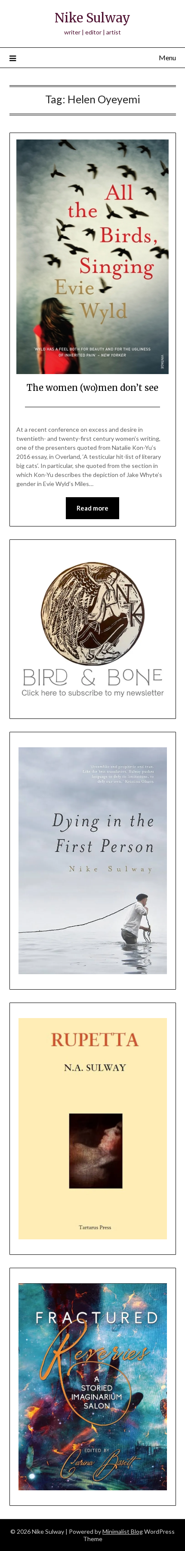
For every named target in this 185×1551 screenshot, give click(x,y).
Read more (92, 508)
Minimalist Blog (122, 1531)
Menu (167, 57)
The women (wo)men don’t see (92, 387)
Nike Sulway (92, 18)
